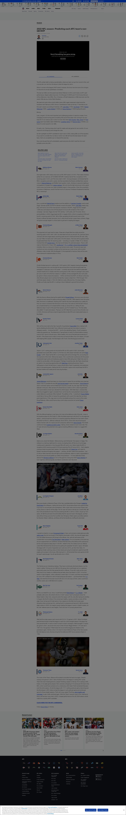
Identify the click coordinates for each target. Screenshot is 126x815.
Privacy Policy (24, 808)
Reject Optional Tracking (91, 810)
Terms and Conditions (52, 807)
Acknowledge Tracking (102, 810)
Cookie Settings (50, 813)
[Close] (123, 810)
